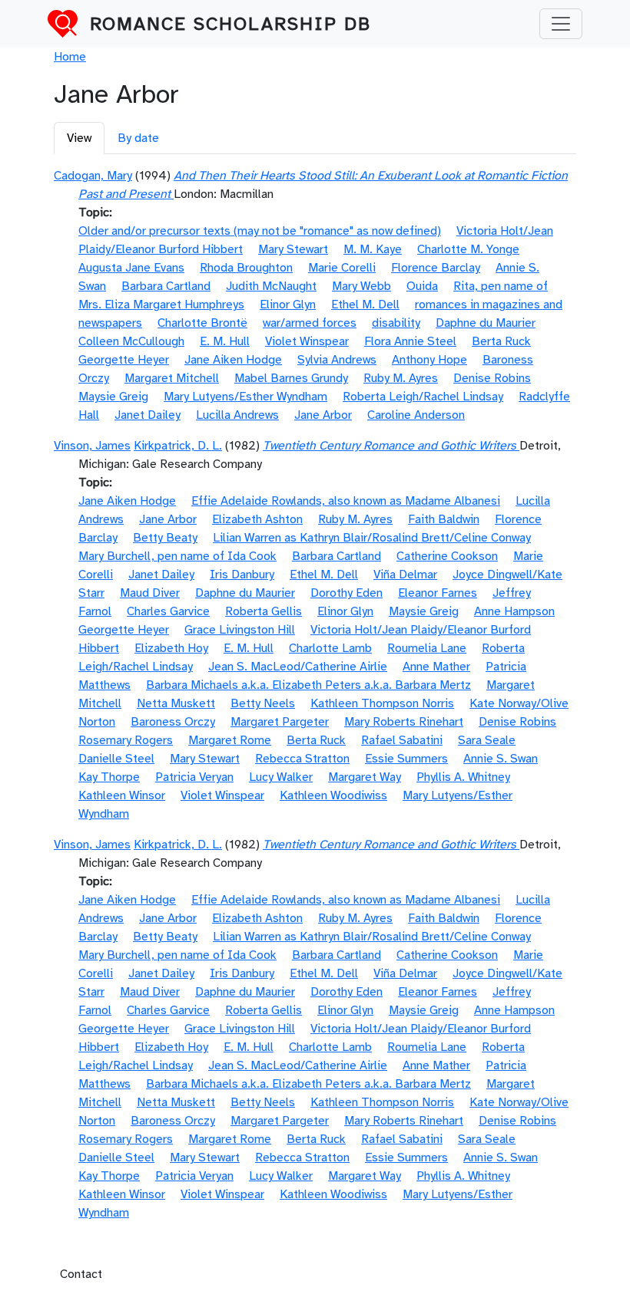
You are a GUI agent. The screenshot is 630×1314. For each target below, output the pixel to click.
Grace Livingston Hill (239, 629)
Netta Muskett (176, 703)
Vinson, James (92, 445)
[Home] (69, 24)
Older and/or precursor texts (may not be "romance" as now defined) (259, 231)
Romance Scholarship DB (230, 23)
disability (396, 323)
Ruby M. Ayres (400, 378)
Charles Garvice (168, 611)
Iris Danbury (242, 574)
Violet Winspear (307, 341)
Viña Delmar (405, 574)
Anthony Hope (429, 359)
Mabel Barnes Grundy (291, 378)
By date (138, 138)
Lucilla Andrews (237, 415)
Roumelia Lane (426, 648)
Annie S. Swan (500, 758)
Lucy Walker (281, 777)
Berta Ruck (501, 341)
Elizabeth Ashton (257, 519)
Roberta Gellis (263, 611)
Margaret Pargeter (279, 721)
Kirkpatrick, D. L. (178, 445)
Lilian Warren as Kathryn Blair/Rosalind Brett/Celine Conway (372, 537)
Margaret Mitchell (171, 378)
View (79, 138)
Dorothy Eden (346, 593)
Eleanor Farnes (437, 593)
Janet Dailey (147, 415)
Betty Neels (262, 703)
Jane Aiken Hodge (233, 359)
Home (70, 56)
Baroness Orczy (173, 721)
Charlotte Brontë (202, 323)
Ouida (422, 286)
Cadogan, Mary (93, 175)
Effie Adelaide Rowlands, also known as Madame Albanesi (345, 501)
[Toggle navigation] (560, 23)
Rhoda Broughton (246, 267)
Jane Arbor (323, 415)
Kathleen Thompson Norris (382, 703)
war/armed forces (309, 323)
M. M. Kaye (372, 249)
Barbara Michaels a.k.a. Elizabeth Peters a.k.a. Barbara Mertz (308, 685)
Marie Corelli (342, 267)
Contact (81, 1274)
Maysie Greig (113, 396)
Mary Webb (361, 286)
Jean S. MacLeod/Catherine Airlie (297, 666)
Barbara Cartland (166, 286)
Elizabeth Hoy (171, 648)
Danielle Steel (116, 758)
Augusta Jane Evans (131, 267)
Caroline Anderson (416, 415)
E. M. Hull (225, 341)
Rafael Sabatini (402, 740)
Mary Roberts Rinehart (403, 721)
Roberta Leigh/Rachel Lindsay (423, 396)
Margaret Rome (229, 740)
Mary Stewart (293, 249)
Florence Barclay (435, 267)
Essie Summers (406, 758)
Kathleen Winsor (121, 795)
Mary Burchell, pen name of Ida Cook (177, 556)
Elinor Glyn (288, 304)
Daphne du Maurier (486, 323)
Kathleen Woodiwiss (333, 795)
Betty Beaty (165, 537)
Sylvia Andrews (336, 359)
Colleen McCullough (131, 341)
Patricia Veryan (194, 777)
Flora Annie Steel (410, 341)
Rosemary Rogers (125, 740)
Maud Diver (150, 593)
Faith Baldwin (443, 519)
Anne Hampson (514, 611)
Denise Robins (492, 378)
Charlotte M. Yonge (468, 249)
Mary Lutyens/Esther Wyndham (245, 396)
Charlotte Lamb (330, 648)
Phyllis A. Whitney (463, 777)
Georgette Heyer (123, 359)
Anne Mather (436, 666)
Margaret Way (364, 777)
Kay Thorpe (109, 777)
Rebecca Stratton (302, 758)
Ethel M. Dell (365, 304)
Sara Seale (487, 740)
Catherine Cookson (447, 556)
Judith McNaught (271, 286)
